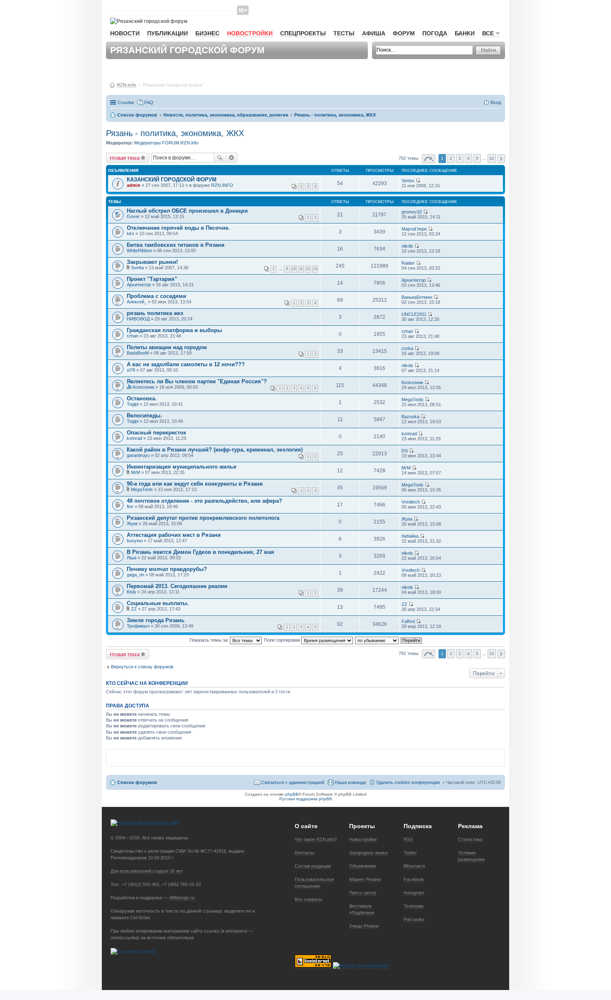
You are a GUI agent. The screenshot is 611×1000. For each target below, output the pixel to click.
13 (315, 269)
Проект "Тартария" (152, 279)
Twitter (410, 852)
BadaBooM (138, 352)
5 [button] (477, 158)
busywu (135, 540)
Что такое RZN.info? (316, 839)
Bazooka (410, 416)
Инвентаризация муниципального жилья (182, 467)
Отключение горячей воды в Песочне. (178, 228)
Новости (125, 33)
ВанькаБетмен (417, 297)
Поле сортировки (282, 640)
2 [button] (451, 158)
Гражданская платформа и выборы (174, 330)
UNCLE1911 (414, 314)
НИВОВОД (138, 318)
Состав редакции (313, 866)
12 (308, 269)
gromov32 (412, 211)
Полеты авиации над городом (167, 347)
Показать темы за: (210, 640)
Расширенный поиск (231, 158)
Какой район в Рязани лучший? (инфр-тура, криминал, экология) (215, 450)
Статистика (470, 839)
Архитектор (139, 284)
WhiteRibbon (139, 250)
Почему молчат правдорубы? (167, 569)
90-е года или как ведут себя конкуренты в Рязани (195, 484)
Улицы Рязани (364, 925)
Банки (465, 33)
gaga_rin (135, 574)
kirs (130, 233)
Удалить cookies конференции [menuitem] (408, 782)
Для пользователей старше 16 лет (147, 870)
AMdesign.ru (182, 897)
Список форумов (137, 782)
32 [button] (491, 158)
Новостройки (250, 33)
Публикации (167, 33)
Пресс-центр (362, 892)
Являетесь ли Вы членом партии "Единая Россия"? (197, 381)
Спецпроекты (303, 33)
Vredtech (411, 501)
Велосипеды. (144, 415)
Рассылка (414, 919)
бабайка (410, 535)
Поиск (220, 158)
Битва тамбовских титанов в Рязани (175, 245)
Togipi (132, 404)
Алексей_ (137, 301)
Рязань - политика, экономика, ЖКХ (175, 133)
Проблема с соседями (156, 296)
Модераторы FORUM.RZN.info (166, 142)
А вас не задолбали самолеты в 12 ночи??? (186, 364)
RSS (408, 839)
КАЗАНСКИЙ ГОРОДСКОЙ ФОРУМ (172, 179)
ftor (130, 506)
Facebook (414, 879)
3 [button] (459, 158)
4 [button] (468, 158)
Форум (404, 33)
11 (301, 269)
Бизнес (207, 33)
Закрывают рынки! (152, 262)
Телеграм (414, 905)
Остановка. (142, 398)
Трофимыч (138, 625)
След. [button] (501, 158)
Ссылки (126, 102)
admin (133, 185)
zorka (407, 348)
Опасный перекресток (156, 432)
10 (294, 269)
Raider (408, 263)
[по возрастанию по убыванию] (377, 640)
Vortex (408, 180)
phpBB (291, 794)
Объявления (362, 866)
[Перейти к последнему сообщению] (418, 180)
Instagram (414, 892)
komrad (134, 438)
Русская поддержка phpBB (305, 799)
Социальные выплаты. (158, 603)
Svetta (137, 267)
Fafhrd (408, 621)
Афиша (373, 33)
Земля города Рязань (156, 620)
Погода (434, 33)
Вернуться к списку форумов (142, 666)
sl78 (131, 369)
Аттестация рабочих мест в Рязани (174, 535)
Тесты (344, 33)
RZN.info (126, 84)
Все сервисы (308, 899)
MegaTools (413, 399)
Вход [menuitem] (495, 102)
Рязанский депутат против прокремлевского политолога (203, 518)
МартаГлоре (414, 228)
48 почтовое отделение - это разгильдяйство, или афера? (204, 501)
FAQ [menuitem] (148, 102)
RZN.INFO (222, 185)
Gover (133, 216)
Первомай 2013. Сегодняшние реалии (177, 586)
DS (405, 450)
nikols (407, 245)
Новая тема (125, 157)
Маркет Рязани (365, 879)
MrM (135, 472)
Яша (131, 557)
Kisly (131, 591)
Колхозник (143, 387)
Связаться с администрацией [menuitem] (292, 782)
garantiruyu (138, 455)
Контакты (304, 852)
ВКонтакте (414, 866)
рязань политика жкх (155, 313)
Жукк (132, 523)
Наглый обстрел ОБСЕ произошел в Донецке (187, 211)
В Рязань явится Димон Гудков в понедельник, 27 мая (200, 552)
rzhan (132, 335)
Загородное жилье (368, 852)
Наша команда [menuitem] (350, 782)
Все (488, 33)
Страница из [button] (428, 158)
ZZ (134, 608)
